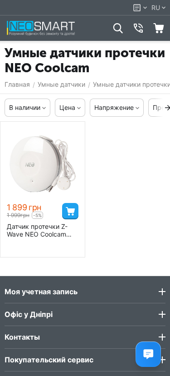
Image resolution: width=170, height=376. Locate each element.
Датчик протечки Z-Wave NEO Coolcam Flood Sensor (37, 230)
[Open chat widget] (148, 354)
